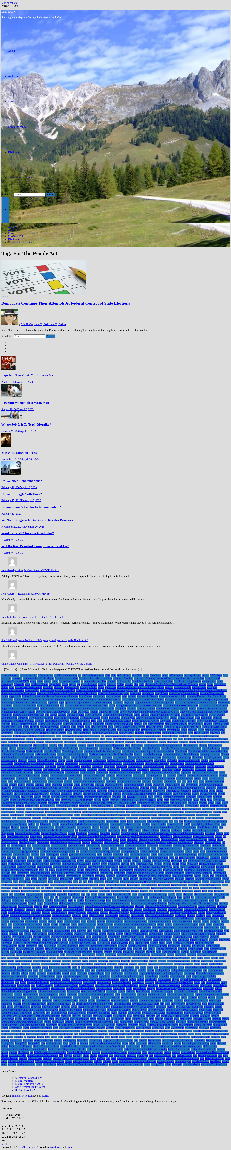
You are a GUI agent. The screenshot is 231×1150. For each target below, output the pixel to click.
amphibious (148, 693)
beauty (173, 717)
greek (202, 851)
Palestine (72, 939)
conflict (211, 766)
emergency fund (137, 809)
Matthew (139, 906)
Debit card (158, 784)
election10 (96, 805)
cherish (90, 745)
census (80, 742)
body (87, 726)
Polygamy (128, 951)
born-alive (122, 729)
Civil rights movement (89, 757)
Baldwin (89, 714)
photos (19, 948)
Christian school (92, 751)
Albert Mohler (171, 684)
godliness (178, 845)
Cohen (131, 760)
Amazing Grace (155, 687)
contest (51, 772)
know (196, 888)
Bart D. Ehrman (44, 717)
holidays (136, 860)
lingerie (172, 897)
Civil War (107, 757)
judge (53, 885)
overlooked (7, 939)
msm (83, 921)
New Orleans (144, 927)
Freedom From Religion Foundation (97, 836)
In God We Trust (153, 869)
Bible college (124, 720)
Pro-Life (125, 961)
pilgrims (93, 948)
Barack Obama (217, 714)
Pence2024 (179, 942)
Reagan (133, 970)
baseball (84, 717)
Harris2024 (204, 854)
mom (208, 915)
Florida (103, 830)
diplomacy (66, 793)
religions (178, 973)
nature (202, 924)
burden (149, 732)
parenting (158, 939)
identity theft (23, 869)
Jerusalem (6, 881)
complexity (97, 766)
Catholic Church (26, 742)
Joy (222, 881)
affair (27, 684)
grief (42, 854)
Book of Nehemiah (190, 726)
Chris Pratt (52, 748)
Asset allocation (153, 705)
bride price (32, 732)
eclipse (32, 802)
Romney (149, 982)
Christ (61, 748)
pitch (105, 948)
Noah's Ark (114, 930)
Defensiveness (57, 787)
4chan (146, 675)
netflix (21, 927)
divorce (25, 796)
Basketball (94, 717)
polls (119, 951)
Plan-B (151, 948)
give (29, 845)
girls (23, 845)
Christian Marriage (15, 751)
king (88, 888)
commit (127, 763)
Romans (126, 982)
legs (88, 894)
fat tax (123, 821)
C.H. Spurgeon (34, 736)
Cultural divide (55, 781)
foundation (93, 833)
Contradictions (87, 772)
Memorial (162, 909)
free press (24, 836)
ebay (209, 799)
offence (119, 933)
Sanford (84, 988)
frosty (189, 836)
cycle (189, 781)
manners (125, 903)
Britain (54, 732)
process (153, 961)
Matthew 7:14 (152, 906)
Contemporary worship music (17, 772)
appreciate (70, 702)
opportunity (114, 936)
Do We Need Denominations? (21, 481)
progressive (220, 961)
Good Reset (95, 848)
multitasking (130, 921)
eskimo (5, 815)
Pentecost (208, 942)
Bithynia (217, 723)
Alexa (210, 684)
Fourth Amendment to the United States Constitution (176, 833)
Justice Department (116, 885)
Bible (99, 720)
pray (113, 954)
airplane (129, 684)
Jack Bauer (53, 878)
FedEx (31, 824)
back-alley (38, 714)
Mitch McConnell (154, 915)
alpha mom (110, 687)
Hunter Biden (110, 866)
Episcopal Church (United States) (63, 812)
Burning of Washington (174, 732)
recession (41, 973)
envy (41, 812)
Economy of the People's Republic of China (112, 802)
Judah (29, 885)
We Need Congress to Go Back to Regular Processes (37, 520)
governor (70, 851)
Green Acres (213, 851)
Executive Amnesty (81, 818)
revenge (124, 979)
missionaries (111, 915)
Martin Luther (25, 906)
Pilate (85, 948)
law (128, 891)
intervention (88, 875)
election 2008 (32, 805)
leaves (4, 894)
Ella (70, 809)
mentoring (36, 912)
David (77, 784)
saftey (203, 985)
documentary (76, 796)
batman (125, 717)
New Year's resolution (181, 927)
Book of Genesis (123, 726)
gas (205, 839)
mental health (15, 912)
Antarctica (164, 696)
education (193, 802)
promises (25, 964)
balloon (98, 714)
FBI (171, 821)
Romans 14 (138, 982)
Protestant (123, 964)
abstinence (139, 678)
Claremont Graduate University (144, 757)
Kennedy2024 (206, 885)
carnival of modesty (145, 739)
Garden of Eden (169, 839)
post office (40, 954)
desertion (186, 790)
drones (105, 799)
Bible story (165, 720)
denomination (115, 790)
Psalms (204, 964)
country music (57, 775)
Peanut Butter (142, 942)
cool (138, 772)
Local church (37, 900)
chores (4, 748)
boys (177, 729)
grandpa (125, 851)
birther (191, 723)
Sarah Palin (119, 988)
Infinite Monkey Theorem (150, 872)
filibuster (210, 824)
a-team (205, 675)
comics (204, 760)
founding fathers (129, 833)
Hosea (149, 863)
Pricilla (214, 958)
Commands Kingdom (25, 763)
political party (84, 951)
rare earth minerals (63, 970)
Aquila (80, 702)
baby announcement (144, 711)
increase (5, 872)
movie (60, 921)
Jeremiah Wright (204, 878)
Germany (199, 842)
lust (217, 900)
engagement (208, 809)
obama (51, 933)
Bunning (139, 732)
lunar (205, 900)
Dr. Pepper (23, 799)
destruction (7, 793)
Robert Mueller (35, 982)
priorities (66, 961)
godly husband (191, 845)
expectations (99, 818)
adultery (211, 681)
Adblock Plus (124, 681)
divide (213, 793)
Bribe (17, 732)
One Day (56, 936)
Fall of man (20, 821)
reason (211, 970)
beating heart (162, 717)
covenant (121, 775)
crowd (197, 778)
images (80, 869)
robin (46, 982)
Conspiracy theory (171, 769)
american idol (44, 693)
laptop (44, 891)
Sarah (109, 988)
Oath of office (39, 933)
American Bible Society (88, 690)
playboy (214, 948)
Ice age (220, 866)
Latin (114, 891)
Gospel (161, 848)
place (129, 948)
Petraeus (132, 945)
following (165, 830)
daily (201, 781)
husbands (144, 866)
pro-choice (114, 961)
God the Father (138, 845)
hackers (162, 854)
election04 (72, 805)
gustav (133, 854)
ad (82, 681)
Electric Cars (8, 809)
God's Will (152, 845)
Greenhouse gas (21, 854)
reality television (193, 970)
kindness (81, 888)
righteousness (193, 979)
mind (13, 915)
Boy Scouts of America (153, 729)
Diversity (205, 793)
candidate (184, 736)
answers (132, 696)
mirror (85, 915)
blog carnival (52, 726)
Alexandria (220, 684)
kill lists (49, 888)
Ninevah (81, 930)
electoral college (218, 805)
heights (143, 857)
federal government (216, 821)
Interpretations (73, 875)
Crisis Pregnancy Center (139, 778)
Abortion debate (103, 678)
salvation (6, 988)
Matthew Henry (168, 906)
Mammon (90, 903)
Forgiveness (7, 833)
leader (178, 891)
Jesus (15, 881)
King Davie (111, 888)
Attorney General (146, 708)
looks (88, 900)
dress (57, 799)
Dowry (5, 799)
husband (133, 866)
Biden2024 (56, 723)
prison (85, 961)
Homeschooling (40, 863)
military (5, 915)
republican (104, 976)
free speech (36, 836)
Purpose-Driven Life (60, 967)
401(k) (138, 675)
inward (197, 875)
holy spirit (193, 860)
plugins (50, 951)
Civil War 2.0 (120, 757)
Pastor (222, 939)
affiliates (43, 684)
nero (15, 927)
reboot (24, 973)
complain (86, 766)
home (4, 863)
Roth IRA (187, 982)
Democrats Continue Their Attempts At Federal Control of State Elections (65, 303)
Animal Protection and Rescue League (42, 696)
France (219, 833)
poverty (70, 954)
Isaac (9, 878)
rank (35, 970)
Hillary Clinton (51, 860)
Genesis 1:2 (97, 842)
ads (199, 681)
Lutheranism (8, 903)
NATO (160, 924)
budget (87, 732)
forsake (71, 833)
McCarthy (222, 906)
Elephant (20, 809)
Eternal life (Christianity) (94, 815)
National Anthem (87, 924)
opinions (96, 936)
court (95, 775)
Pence (169, 942)
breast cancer (218, 729)
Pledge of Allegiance (34, 951)
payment (123, 942)
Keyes (15, 888)
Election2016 (148, 805)
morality (150, 918)
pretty (200, 958)
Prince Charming (42, 961)
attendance (120, 708)
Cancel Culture (170, 736)
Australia (212, 708)
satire (136, 988)
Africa (65, 684)
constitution (188, 769)
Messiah (81, 912)
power (77, 954)
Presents (61, 958)
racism (181, 967)
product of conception (178, 961)
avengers (46, 711)
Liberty (209, 894)
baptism (145, 714)
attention (131, 708)
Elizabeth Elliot (41, 809)
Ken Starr (193, 885)
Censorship (70, 742)
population (195, 951)
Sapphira (101, 988)
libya (46, 897)
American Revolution (85, 693)
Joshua (190, 881)
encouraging (174, 809)
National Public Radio (126, 924)
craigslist (171, 775)
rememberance (216, 973)
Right (183, 979)
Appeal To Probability (35, 702)
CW (184, 781)
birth (145, 723)
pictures (77, 948)
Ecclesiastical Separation (14, 802)
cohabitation (121, 760)
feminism (115, 824)
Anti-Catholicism (216, 696)
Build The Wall (100, 732)
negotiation (218, 924)
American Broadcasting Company (120, 690)
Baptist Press (188, 714)
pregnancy (180, 954)
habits (154, 854)
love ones (189, 900)
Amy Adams (161, 693)
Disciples (127, 793)
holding (118, 860)
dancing (13, 784)
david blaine (87, 784)
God (127, 845)
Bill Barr (87, 723)
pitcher (112, 948)
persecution (50, 945)
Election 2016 (47, 805)
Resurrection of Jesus (49, 979)
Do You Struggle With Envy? (21, 494)
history (80, 860)
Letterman (143, 894)
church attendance (172, 754)
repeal (59, 976)
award (74, 711)
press (193, 958)
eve (211, 815)
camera (109, 736)
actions (47, 681)
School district (9, 991)
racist (188, 967)
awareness (83, 711)
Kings (185, 888)
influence (179, 872)
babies (123, 711)
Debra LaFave (172, 784)
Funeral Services (103, 839)
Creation (181, 775)
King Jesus (157, 888)
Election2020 (162, 805)
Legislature (74, 894)
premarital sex (204, 954)
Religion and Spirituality (160, 973)
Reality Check (162, 970)
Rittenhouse (7, 982)
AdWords (19, 684)
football (187, 830)
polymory (140, 951)
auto (38, 711)
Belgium (39, 720)
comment (59, 763)
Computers (121, 766)
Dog (124, 796)
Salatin (223, 985)
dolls (150, 796)
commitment (137, 763)
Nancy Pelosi (27, 924)
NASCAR (64, 924)
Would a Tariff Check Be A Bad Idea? (27, 533)
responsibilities (208, 976)
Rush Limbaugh (44, 985)
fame (37, 821)
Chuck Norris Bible (122, 754)
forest (216, 830)
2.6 (79, 675)
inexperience (106, 872)
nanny (38, 924)
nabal (4, 924)
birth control (171, 723)
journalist (215, 881)
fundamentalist (37, 839)
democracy (199, 787)
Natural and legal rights (185, 924)
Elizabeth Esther (58, 809)
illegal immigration (66, 869)
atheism (35, 708)
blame (26, 726)
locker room (60, 900)
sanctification (73, 988)
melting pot (127, 909)
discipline (151, 793)
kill (42, 888)
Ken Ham (181, 885)
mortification (212, 918)
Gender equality (27, 842)
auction (192, 708)
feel (37, 824)
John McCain (112, 881)
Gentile (108, 842)
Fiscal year (68, 830)
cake (58, 736)
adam (87, 681)
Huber (12, 866)
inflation (169, 872)
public (212, 964)
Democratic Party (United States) (55, 790)
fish (76, 830)
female (55, 824)
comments (84, 763)
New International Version (81, 927)
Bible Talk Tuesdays (208, 720)
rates (87, 970)
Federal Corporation (195, 821)
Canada (157, 736)
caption (29, 739)
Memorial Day (175, 909)
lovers (198, 900)
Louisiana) (173, 900)
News (4, 296)
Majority (63, 903)
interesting (19, 875)
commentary (71, 763)
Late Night (104, 891)
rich (155, 979)
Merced (46, 912)
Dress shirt (79, 799)
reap (205, 970)
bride (23, 732)
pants (111, 939)
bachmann (6, 714)
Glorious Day (93, 845)
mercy (63, 912)
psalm (197, 964)
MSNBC (91, 921)
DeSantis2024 (173, 790)
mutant (205, 921)
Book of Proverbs (211, 726)
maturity (202, 906)
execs (67, 818)
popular (185, 951)
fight (193, 824)
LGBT (171, 894)
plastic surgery (195, 948)
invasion (176, 875)
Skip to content (9, 2)
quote (143, 967)
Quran (150, 967)
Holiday (127, 860)
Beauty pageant (186, 717)
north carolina (166, 930)
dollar (144, 796)
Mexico (104, 912)
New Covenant (58, 927)
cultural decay (39, 781)
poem (67, 951)
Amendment (8, 690)
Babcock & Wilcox (109, 711)
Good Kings (39, 848)
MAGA (32, 903)
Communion (25, 766)
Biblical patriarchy (21, 723)
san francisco (58, 988)
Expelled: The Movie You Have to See (27, 375)
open (88, 936)
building (113, 732)
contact (210, 769)
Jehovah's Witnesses (163, 878)
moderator (180, 915)
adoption (192, 681)
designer (203, 790)
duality (143, 799)
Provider (178, 964)
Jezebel (58, 881)
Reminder (21, 976)
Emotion (150, 809)
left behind (19, 894)
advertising (7, 684)
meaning (30, 909)
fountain (143, 833)
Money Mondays (82, 918)
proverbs (142, 964)
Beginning (206, 717)
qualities (108, 967)
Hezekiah (215, 857)
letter (134, 894)
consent (102, 769)
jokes (155, 881)
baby (130, 711)
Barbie (32, 717)
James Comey (81, 878)
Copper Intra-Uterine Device (164, 772)
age (78, 684)
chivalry (203, 745)
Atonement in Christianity (86, 708)
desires (219, 790)
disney (176, 793)
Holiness (146, 860)
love (181, 900)
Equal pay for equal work (198, 812)
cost (31, 775)
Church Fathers (190, 754)
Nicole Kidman (62, 930)
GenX (115, 842)
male (82, 903)
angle (18, 696)
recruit (73, 973)
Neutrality (31, 927)
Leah (204, 891)
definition (78, 787)
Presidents (184, 958)
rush (33, 985)
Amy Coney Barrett (179, 693)
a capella (178, 675)
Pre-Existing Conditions (137, 954)
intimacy (110, 875)
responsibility (8, 979)
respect (196, 976)
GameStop (132, 839)
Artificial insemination (24, 705)
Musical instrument (182, 921)
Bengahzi (75, 720)
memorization (191, 909)
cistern (66, 757)
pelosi (162, 942)
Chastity (53, 745)
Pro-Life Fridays (139, 961)
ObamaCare (80, 933)
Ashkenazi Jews (94, 705)
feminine (93, 824)
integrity (207, 872)
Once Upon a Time (22, 936)
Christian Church (151, 748)
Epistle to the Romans (164, 812)
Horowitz (141, 863)
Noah (105, 930)
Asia (105, 705)
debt (183, 784)
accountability (196, 678)
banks (137, 714)
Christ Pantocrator (88, 748)
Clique (61, 760)
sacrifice (143, 985)
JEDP (126, 878)
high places (7, 860)
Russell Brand (86, 985)
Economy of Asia (79, 802)
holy (185, 860)
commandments (217, 760)
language (15, 891)
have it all (22, 857)
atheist (43, 708)
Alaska (159, 684)
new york (198, 927)
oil (150, 933)
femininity (103, 824)
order (124, 936)
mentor (26, 912)
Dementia (187, 787)
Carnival (129, 739)
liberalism (188, 894)
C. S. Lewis (19, 736)
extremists (144, 818)
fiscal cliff (56, 830)
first (122, 827)
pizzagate (121, 948)
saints (216, 985)
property (35, 964)
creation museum (196, 775)
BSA (69, 732)
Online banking (76, 936)
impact (114, 869)
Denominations (131, 790)
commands (7, 763)
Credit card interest (57, 778)
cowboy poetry (154, 775)
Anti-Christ (7, 699)
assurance (25, 708)
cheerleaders (70, 745)
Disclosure (13, 152)
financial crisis (46, 827)
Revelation (113, 979)
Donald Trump (204, 796)
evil (14, 818)
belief (48, 720)
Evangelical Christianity (182, 815)
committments (192, 763)
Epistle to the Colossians (112, 812)
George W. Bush (129, 842)
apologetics (171, 699)
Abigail (50, 678)
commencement (45, 763)
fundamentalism (19, 839)
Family (44, 821)
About (11, 50)
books (19, 729)
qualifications (96, 967)
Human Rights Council (65, 866)
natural (168, 924)
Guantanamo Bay (86, 854)
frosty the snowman (203, 836)
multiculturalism (114, 921)
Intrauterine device (148, 875)
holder (109, 860)
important (139, 869)
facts (184, 818)
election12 (107, 805)
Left (11, 894)
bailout (53, 714)
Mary (45, 906)
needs (209, 924)
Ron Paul (160, 982)
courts (101, 775)
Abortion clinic (87, 678)
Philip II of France (157, 945)
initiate (188, 872)
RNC (23, 982)
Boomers (70, 729)
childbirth (177, 745)
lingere (164, 897)
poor (148, 951)
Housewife (205, 863)
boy (138, 729)
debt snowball (206, 784)
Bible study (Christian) (184, 720)
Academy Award (154, 678)
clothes (69, 760)
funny (116, 839)
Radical (205, 967)
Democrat (211, 787)
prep (3, 958)
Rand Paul (26, 970)
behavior (217, 717)
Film (217, 824)
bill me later (111, 723)
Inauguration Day (205, 869)
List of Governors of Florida (210, 897)
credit (12, 778)
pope (158, 951)
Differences (35, 793)
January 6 (94, 878)
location (49, 900)
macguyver (21, 903)
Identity (11, 869)
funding (74, 839)
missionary (124, 915)
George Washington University (176, 842)
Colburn (140, 760)
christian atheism (132, 748)
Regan (100, 973)
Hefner (135, 857)
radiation (196, 967)
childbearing (165, 745)
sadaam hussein (167, 985)
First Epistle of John (207, 827)
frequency (153, 836)
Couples (77, 775)
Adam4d (111, 681)
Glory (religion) (109, 845)
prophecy (46, 964)
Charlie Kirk (25, 745)
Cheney (82, 745)
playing (5, 951)
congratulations (9, 769)
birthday (182, 723)
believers (64, 720)
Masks (63, 906)
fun (9, 839)
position (29, 954)
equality (217, 812)
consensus (92, 769)
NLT (95, 930)
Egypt (218, 802)
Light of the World (133, 897)
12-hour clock (45, 675)
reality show (177, 970)
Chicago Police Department (109, 745)
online (64, 936)
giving (46, 845)
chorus (12, 748)
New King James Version (122, 927)
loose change (98, 900)
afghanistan (55, 684)
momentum (218, 915)
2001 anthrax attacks (93, 675)
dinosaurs (55, 793)
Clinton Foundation (47, 760)
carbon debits (92, 739)
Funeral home (86, 839)
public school (24, 967)
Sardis (129, 988)
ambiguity (212, 687)
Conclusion (171, 766)
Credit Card (22, 778)
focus (138, 830)
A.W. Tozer (216, 675)
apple (61, 702)
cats (38, 742)
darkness (39, 784)
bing (130, 723)
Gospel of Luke (173, 848)
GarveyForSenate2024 (191, 839)
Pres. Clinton (27, 958)
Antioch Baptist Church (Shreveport (85, 699)
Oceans (111, 933)
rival (17, 982)
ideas (4, 869)
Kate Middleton (149, 885)
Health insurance (79, 857)
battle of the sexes (145, 717)
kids (38, 888)
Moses (223, 918)
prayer (120, 954)
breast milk (7, 732)
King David (98, 888)
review (132, 979)
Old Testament (189, 933)
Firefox (95, 827)
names (16, 924)
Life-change (78, 897)
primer (28, 961)
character (183, 742)
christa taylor (105, 748)
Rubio (197, 982)
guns (126, 854)
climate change (9, 760)
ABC (225, 675)
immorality (104, 869)
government (32, 851)
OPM (104, 936)
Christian (118, 748)
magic (40, 903)
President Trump (140, 958)
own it (45, 939)
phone (209, 945)
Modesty (200, 915)
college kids (160, 760)
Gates (220, 839)
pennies (199, 942)
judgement (62, 885)
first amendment (133, 827)
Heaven (110, 857)
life (56, 897)
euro (127, 815)
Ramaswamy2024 (11, 970)
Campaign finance (134, 736)
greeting (35, 854)
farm (108, 821)
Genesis (86, 842)
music (168, 921)
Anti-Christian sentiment (27, 699)
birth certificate (156, 723)
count (37, 775)
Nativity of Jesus (147, 924)
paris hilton (183, 939)
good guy (27, 848)
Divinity (15, 796)
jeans (109, 878)
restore (19, 979)
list (192, 897)
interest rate (7, 875)
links (179, 897)
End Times (188, 809)
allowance (69, 687)
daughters (68, 784)
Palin (81, 939)
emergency (94, 809)
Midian (201, 912)
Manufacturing (139, 903)
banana (107, 714)
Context (59, 772)
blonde (80, 726)
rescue (181, 976)
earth (166, 799)
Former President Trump (54, 833)
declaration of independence (27, 787)
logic (70, 900)
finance (15, 827)
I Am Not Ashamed (190, 866)
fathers (150, 821)
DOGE (131, 796)
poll (115, 951)
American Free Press (215, 690)
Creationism (211, 775)
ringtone (212, 979)
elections (204, 805)
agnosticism (87, 684)
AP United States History (141, 699)
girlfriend (16, 845)
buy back (215, 732)
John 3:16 (99, 881)
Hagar (169, 854)
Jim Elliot (67, 881)
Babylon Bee (187, 711)
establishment (17, 815)
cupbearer (122, 781)
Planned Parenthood (166, 948)
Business (199, 732)
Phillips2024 (198, 945)
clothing (78, 760)
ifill (46, 869)
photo (216, 945)
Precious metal (158, 954)
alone (101, 687)
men (211, 909)
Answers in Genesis (147, 696)
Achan (15, 681)
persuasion (97, 945)
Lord (108, 900)
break (208, 729)
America (19, 690)
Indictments (23, 872)
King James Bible (140, 888)
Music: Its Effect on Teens (19, 453)
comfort (188, 760)
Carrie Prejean (164, 739)
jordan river (171, 881)
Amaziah (142, 687)
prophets (55, 964)
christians (40, 754)
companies (50, 766)
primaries (20, 961)
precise (170, 954)
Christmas (50, 754)
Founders (105, 833)
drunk (129, 799)
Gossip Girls (220, 848)
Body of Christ (99, 726)
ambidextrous (199, 687)
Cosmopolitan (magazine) (15, 775)
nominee (125, 930)
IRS (3, 878)
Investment (187, 875)
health (53, 857)
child (127, 745)
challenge (141, 742)
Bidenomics (69, 723)
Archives (13, 76)
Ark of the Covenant (206, 702)
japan (103, 878)
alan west (150, 684)
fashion (115, 821)
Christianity (181, 751)
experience (112, 818)
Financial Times (63, 827)
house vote (192, 863)
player (222, 948)
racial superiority (168, 967)
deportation (146, 790)
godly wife (205, 845)
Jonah (161, 881)
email (76, 809)
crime (99, 778)
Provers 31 (167, 964)
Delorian (177, 787)
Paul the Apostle (83, 942)
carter (180, 739)
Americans (135, 693)
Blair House (15, 726)
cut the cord (170, 781)
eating (203, 799)
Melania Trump (112, 909)
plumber (58, 951)
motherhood (31, 921)
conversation (116, 772)
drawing (49, 799)
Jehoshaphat (145, 878)
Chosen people (25, 748)
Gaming (143, 839)
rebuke (32, 973)
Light (120, 897)
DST (136, 799)
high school (20, 860)
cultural (27, 781)
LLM (15, 900)
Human (32, 866)
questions (129, 967)
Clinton (32, 760)
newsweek (7, 930)
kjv (190, 888)
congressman (35, 769)
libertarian (199, 894)
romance (106, 982)
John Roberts (127, 881)
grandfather (114, 851)
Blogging (65, 726)
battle (132, 717)
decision (218, 784)
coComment (99, 760)
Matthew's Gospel (187, 906)
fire (74, 827)
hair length (184, 854)
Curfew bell (134, 781)
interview (100, 875)
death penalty (137, 784)
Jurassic (89, 885)
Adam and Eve (98, 681)
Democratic (30, 790)
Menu (5, 209)
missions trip (137, 915)
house (183, 863)
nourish (208, 930)
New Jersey (102, 927)
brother (62, 732)
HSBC (5, 866)
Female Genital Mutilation (74, 824)
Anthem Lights (178, 696)
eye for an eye (158, 818)
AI (95, 684)
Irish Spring (221, 875)
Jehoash (134, 878)
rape (41, 970)
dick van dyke (21, 793)
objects (102, 933)
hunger (99, 866)
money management (61, 918)
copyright (186, 772)
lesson (109, 894)
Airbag (120, 684)
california (67, 736)
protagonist (100, 964)
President (83, 958)
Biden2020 (44, 723)
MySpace (215, 921)
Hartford (215, 854)
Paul (71, 942)
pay (94, 942)
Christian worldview (163, 751)
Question (118, 967)
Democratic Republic (84, 790)
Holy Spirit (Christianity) (212, 860)
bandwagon (117, 714)
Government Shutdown (52, 851)
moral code (139, 918)
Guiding (107, 854)
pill (100, 948)
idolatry (34, 869)
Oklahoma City (172, 933)
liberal (179, 894)
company (62, 766)
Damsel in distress (214, 781)
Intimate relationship (126, 875)
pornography (8, 954)
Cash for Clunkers (200, 739)
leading (197, 891)
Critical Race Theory (164, 778)
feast (181, 821)
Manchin (116, 903)
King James (124, 888)
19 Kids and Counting (65, 675)
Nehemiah (6, 927)
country (45, 775)
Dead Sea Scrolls (114, 784)
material (121, 906)
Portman (20, 954)
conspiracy (155, 769)
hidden (224, 857)
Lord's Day (151, 900)
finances (24, 827)
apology (181, 699)
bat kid (104, 717)
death (127, 784)
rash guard (78, 970)
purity (45, 967)
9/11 (171, 675)
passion (204, 939)
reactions (110, 970)
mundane (142, 921)
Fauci (165, 821)
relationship (117, 973)
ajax (136, 684)
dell (170, 787)
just (96, 885)
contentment (40, 772)
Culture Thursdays (83, 781)
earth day (175, 799)
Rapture (48, 970)
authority (222, 708)
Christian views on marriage (137, 751)
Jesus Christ (25, 881)
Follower (154, 830)
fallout (30, 821)
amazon (169, 687)
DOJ (138, 796)
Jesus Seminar (39, 881)
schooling (22, 991)
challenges (152, 742)
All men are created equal (28, 687)
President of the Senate (119, 958)
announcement (113, 696)
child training (151, 745)
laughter (121, 891)
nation (74, 924)
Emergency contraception (114, 809)
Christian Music (34, 751)
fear (176, 821)
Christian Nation (52, 751)
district (195, 793)
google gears (143, 848)
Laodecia (35, 891)
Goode (105, 848)
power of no (88, 954)
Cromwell (181, 778)
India (13, 872)
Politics (108, 951)
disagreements (104, 793)
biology (138, 723)
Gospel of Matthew (193, 848)
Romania (117, 982)
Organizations (152, 936)
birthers (199, 723)
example (36, 818)
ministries (57, 915)
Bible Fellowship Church (145, 720)
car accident (68, 739)
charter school (40, 745)
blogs (73, 726)
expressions (132, 818)
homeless (13, 863)
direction (77, 793)
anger (12, 696)
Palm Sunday (91, 939)
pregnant (191, 954)
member (138, 909)
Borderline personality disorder (99, 729)
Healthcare (94, 857)
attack (103, 708)
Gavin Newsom (9, 842)
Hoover (125, 863)
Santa (92, 988)
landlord (5, 891)
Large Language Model (75, 891)
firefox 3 (104, 827)
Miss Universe (96, 915)
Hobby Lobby (98, 860)
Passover (213, 939)
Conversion (129, 772)
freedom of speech (127, 836)
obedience (92, 933)
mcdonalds (7, 909)
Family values (85, 821)
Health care (63, 857)
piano (48, 948)
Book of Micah (172, 726)
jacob (63, 878)
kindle (72, 888)
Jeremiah (189, 878)
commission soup (112, 763)
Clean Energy (184, 757)
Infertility (131, 872)
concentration (135, 766)
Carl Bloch (119, 739)
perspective (85, 945)
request (174, 976)
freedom (47, 836)
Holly (155, 860)
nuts (21, 933)
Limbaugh (154, 897)
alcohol (202, 684)
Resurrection (31, 979)
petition (113, 945)
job (80, 881)
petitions (122, 945)
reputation (164, 976)
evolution (22, 818)
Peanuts (154, 942)
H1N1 (146, 854)
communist (38, 766)
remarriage (189, 973)
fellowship (45, 824)
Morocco (189, 918)
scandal (198, 988)
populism (207, 951)
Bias (93, 720)
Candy (193, 736)
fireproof (114, 827)
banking (128, 714)
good (4, 848)
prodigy (162, 961)
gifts (3, 845)
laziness (144, 891)
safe (178, 985)
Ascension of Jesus (75, 705)
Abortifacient (62, 678)
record (65, 973)
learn (210, 891)
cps (164, 775)
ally (77, 687)
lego (83, 894)
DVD (160, 799)
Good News (53, 848)
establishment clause (35, 815)
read (117, 970)
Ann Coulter (85, 696)
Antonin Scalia (113, 699)
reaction (100, 970)
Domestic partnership (174, 796)
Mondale (37, 918)
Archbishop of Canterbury (98, 702)
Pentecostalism (9, 945)
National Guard (105, 924)
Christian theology (111, 751)
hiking (30, 860)
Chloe (211, 745)
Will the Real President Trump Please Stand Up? (35, 546)
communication (9, 766)
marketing (212, 903)
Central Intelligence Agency (99, 742)
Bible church (110, 720)
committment (177, 763)
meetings (98, 909)
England (10, 812)
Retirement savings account (85, 979)
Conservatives (128, 769)
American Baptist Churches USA (57, 690)
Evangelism (202, 815)
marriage (223, 903)
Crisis (106, 778)
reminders (33, 976)
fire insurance (84, 827)
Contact (12, 101)
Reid (107, 973)
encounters (162, 809)
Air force (111, 684)
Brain (184, 729)
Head (30, 857)
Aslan (112, 705)
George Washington (149, 842)
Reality (150, 970)
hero (192, 857)
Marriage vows (9, 906)
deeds (45, 787)
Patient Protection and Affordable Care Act (45, 942)
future (123, 839)
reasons (219, 970)
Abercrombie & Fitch (34, 678)
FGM (180, 824)
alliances (58, 687)
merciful (55, 912)
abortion (73, 678)
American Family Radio (191, 690)
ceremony (130, 742)
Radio (213, 967)
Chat (60, 745)
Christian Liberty (211, 748)
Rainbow (222, 967)
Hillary (38, 860)
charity (192, 742)
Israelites (42, 878)
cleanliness (197, 757)
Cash (187, 739)
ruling (224, 982)
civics (74, 757)
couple (69, 775)
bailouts (62, 714)
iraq (212, 875)
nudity (4, 933)
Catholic (12, 742)
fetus (169, 824)
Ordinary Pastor (135, 936)
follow (145, 830)
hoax (87, 860)
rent (41, 976)
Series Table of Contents (21, 177)
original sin (166, 936)
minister (46, 915)
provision (188, 964)
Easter (196, 799)
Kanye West (133, 885)
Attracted (161, 708)
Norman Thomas (149, 930)
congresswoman (51, 769)
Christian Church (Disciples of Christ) (181, 748)
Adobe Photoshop (163, 681)
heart (103, 857)
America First (32, 690)
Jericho (217, 878)
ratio (93, 970)
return (103, 979)
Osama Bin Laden (182, 936)
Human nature (44, 866)
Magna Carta (51, 903)
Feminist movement (130, 824)
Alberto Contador (188, 684)
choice (218, 745)
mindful (20, 915)
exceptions (58, 818)
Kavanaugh (164, 885)
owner (52, 939)
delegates (134, 787)
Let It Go (126, 894)
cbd (42, 742)
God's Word (165, 845)
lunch (211, 900)
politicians (98, 951)
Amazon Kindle (182, 687)
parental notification (141, 939)
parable (119, 939)
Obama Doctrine (64, 933)
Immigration (91, 869)
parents (167, 939)
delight (153, 787)
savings (151, 988)
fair (193, 818)
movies (68, 921)
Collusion (172, 760)
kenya (217, 885)
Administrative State (142, 681)
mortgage (200, 918)
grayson (134, 851)
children (187, 745)
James (69, 878)
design (195, 790)
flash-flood (85, 830)
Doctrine (64, 796)
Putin (74, 967)
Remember (202, 973)
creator (5, 778)
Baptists (199, 714)
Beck (197, 717)
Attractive (182, 708)
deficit (68, 787)
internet (61, 875)
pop (153, 951)
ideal (226, 866)
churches (51, 757)
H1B (140, 854)
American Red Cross (62, 693)
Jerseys (225, 878)
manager (106, 903)
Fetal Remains (158, 824)
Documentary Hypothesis (97, 796)
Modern (191, 915)
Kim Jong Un (61, 888)
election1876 (133, 805)
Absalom (128, 678)
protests (133, 964)
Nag (10, 924)
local (27, 900)
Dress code (67, 799)
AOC (125, 699)
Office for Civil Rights (136, 933)
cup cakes (111, 781)
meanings (41, 909)
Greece (188, 851)
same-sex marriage (40, 988)
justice (102, 885)
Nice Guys (47, 930)
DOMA (158, 796)
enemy (197, 809)
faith (207, 818)
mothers (43, 921)
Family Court (56, 821)
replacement (81, 976)
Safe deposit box (190, 985)
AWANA (65, 711)
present (52, 958)
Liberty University (33, 897)
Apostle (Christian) (196, 699)
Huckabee (22, 866)
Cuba (10, 781)
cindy (59, 757)
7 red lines (155, 675)
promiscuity (14, 964)
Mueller (101, 921)
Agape (72, 684)
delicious (144, 787)
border (78, 729)
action (40, 681)
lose (160, 900)
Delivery (162, 787)
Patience (17, 942)
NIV (89, 930)
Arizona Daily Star (185, 702)
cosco (222, 772)
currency (146, 781)
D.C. (195, 781)
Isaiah (15, 878)
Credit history (75, 778)
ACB (167, 678)
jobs (85, 881)
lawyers (135, 891)
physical (39, 948)
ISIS (21, 878)
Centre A (119, 742)
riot (219, 979)
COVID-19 (139, 775)
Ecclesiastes (219, 799)
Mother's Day (17, 921)
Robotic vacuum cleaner (63, 982)
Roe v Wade (89, 982)
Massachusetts (109, 906)
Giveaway (37, 845)
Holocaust (176, 860)
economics (53, 802)
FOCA (131, 830)
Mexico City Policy (119, 912)
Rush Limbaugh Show (66, 985)
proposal (65, 964)
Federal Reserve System (14, 824)
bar (206, 714)
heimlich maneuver (158, 857)
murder (152, 921)
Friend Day (166, 836)
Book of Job (138, 726)
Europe (135, 815)
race (156, 967)
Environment (32, 812)
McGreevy (19, 909)
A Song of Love (192, 675)
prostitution (87, 964)
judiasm (80, 885)
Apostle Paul (16, 702)
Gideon (217, 842)
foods (179, 830)
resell (188, 976)
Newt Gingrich (21, 930)
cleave (218, 757)
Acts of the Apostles (69, 681)
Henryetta (184, 857)
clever (226, 757)
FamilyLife (99, 821)
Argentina (118, 702)
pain (59, 939)
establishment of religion (60, 815)
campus (148, 736)
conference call (186, 766)
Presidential (172, 958)
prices (207, 958)
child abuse (137, 745)
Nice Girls (35, 930)
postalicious (52, 954)
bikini (79, 723)
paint (64, 939)
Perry (40, 945)
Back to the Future (23, 714)
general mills (74, 842)
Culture (68, 781)
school (218, 988)
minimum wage (33, 915)
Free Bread (13, 836)
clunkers (87, 760)
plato (206, 948)
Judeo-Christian (40, 885)
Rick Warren (164, 979)
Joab (75, 881)
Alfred (4, 687)
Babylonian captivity (205, 711)
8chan (165, 675)
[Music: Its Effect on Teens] (6, 446)
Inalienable (190, 869)
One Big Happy (41, 936)
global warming (76, 845)
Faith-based (216, 818)
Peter (106, 945)
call (102, 736)
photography (8, 948)
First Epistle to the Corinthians (34, 830)
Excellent (47, 818)
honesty (96, 863)
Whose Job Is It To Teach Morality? (26, 424)
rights (204, 979)
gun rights (118, 854)
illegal (52, 869)
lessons (117, 894)
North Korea (196, 930)
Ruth (126, 985)
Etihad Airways (116, 815)
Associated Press (189, 705)
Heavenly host (123, 857)
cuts (179, 781)
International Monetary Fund (41, 875)
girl (8, 845)
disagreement (90, 793)
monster (107, 918)
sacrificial (153, 985)
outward (214, 936)
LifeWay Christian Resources (100, 897)
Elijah (29, 809)
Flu (118, 830)
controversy (102, 772)
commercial (96, 763)
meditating (78, 909)
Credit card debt (37, 778)
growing (64, 854)
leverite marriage (158, 894)
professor (195, 961)
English (20, 812)
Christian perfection (72, 751)
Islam (27, 878)
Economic (41, 802)
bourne (132, 729)
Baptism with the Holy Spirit (165, 714)
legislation (62, 894)
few (174, 824)
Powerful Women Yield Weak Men (25, 403)
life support (65, 897)
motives (52, 921)
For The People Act (202, 830)
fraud (226, 833)
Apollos (159, 699)
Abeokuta (17, 678)
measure (50, 909)
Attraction (171, 708)
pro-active (103, 961)
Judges (72, 885)
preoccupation (219, 954)
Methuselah (93, 912)
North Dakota (181, 930)
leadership (187, 891)
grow (56, 854)
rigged (175, 979)
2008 (113, 675)
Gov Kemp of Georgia (13, 851)
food (173, 830)
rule (203, 982)
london (80, 900)
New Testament (160, 927)
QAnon (85, 967)
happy (193, 854)
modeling (169, 915)
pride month (7, 961)
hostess (175, 863)
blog (42, 726)
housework (217, 863)
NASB (54, 924)
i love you (206, 866)
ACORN (24, 681)
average (55, 711)
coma (181, 760)
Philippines (174, 945)
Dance (4, 784)
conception (149, 766)
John (90, 881)
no (99, 930)
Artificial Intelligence (48, 705)
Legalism (38, 894)
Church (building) (152, 754)
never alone (43, 927)
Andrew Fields (208, 693)
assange (120, 705)
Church (138, 754)
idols (41, 869)
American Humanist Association (18, 693)
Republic (93, 976)
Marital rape (174, 903)
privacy (93, 961)
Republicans (151, 976)
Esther (77, 815)
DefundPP (117, 787)
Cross (190, 778)
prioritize (76, 961)
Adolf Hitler (180, 681)
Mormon (160, 918)
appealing (53, 702)
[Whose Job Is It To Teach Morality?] (11, 418)
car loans (79, 739)
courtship (110, 775)
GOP (153, 848)
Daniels (30, 784)
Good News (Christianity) (74, 848)
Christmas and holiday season (72, 754)
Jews (50, 881)
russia (98, 985)
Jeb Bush (117, 878)
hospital (158, 863)
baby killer (161, 711)
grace (83, 851)
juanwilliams (18, 885)
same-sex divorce (20, 988)
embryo (83, 809)
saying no (188, 988)
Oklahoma (157, 933)
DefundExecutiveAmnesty (97, 787)
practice (100, 954)
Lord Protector (120, 900)
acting (33, 681)
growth (73, 854)
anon (124, 696)
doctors (55, 796)
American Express (168, 690)
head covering (41, 857)
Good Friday (14, 848)
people (21, 945)
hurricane (124, 866)
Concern (159, 766)
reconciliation (54, 973)
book (110, 726)
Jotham (205, 881)
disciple (117, 793)
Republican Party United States (127, 976)
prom (4, 964)
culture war (99, 781)
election (20, 805)
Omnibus (6, 936)
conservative (113, 769)
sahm (209, 985)
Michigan (153, 912)
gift (223, 842)
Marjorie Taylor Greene (194, 903)
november (217, 930)
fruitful (218, 836)
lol (75, 900)
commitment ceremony (157, 763)
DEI (126, 787)
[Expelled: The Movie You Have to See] (8, 369)
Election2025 (192, 805)
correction (212, 772)
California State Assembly (86, 736)
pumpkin (36, 967)
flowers (112, 830)
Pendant (189, 942)
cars (175, 739)
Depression (159, 790)
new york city (211, 927)
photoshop (28, 948)
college (149, 760)
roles (99, 982)
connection (80, 769)
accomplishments (179, 678)
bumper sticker (126, 732)
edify (184, 802)
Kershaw (6, 888)
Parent (126, 939)
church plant (39, 757)
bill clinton (98, 723)
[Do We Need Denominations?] (11, 474)
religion (143, 973)
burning (157, 732)
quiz (137, 967)
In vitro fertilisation (173, 869)
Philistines (186, 945)
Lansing (25, 891)
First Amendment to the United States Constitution (169, 827)
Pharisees (142, 945)
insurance (197, 872)
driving (97, 799)
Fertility (146, 824)
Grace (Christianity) (97, 851)
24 (133, 675)
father (130, 821)
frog (183, 836)
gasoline (212, 839)
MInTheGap (8, 11)
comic (196, 760)
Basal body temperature (66, 717)
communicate (207, 763)
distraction (185, 793)
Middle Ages (177, 912)
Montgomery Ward (122, 918)
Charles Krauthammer (209, 742)
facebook (177, 818)
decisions (6, 787)
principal (56, 961)
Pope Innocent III (171, 951)
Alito (11, 687)
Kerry (225, 885)
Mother (5, 921)
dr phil (13, 799)
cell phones (51, 742)
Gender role (43, 842)
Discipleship (139, 793)
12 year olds (30, 675)
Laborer (216, 888)
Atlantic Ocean (63, 708)
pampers (103, 939)
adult (204, 681)
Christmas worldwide (100, 754)
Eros (224, 812)
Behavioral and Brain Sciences (17, 720)
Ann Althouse (70, 696)
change (162, 742)
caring (109, 739)
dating (48, 784)
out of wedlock (201, 936)
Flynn (124, 830)
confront (219, 766)
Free (3, 836)
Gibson (209, 842)
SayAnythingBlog (173, 988)
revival (140, 979)
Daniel (21, 784)
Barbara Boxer (9, 717)
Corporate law (199, 772)
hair (176, 854)
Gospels (208, 848)
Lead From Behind (164, 891)
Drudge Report (118, 799)
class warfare (169, 757)
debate (148, 784)
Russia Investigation (112, 985)
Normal (135, 930)
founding (115, 833)
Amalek (132, 687)
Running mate (8, 985)
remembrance (8, 976)
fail (189, 818)
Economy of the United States (153, 802)
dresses (89, 799)
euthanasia (163, 815)
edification (175, 802)
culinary (18, 781)
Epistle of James (90, 812)
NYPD (27, 933)
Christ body (71, 748)
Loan (21, 900)
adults (220, 681)
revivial (149, 979)
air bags (102, 684)
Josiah (197, 881)
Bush (190, 732)
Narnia (46, 924)
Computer (109, 766)
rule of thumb (213, 982)
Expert (121, 818)
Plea (12, 951)
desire (212, 790)
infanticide (119, 872)
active (55, 681)
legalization (50, 894)
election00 (61, 805)
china (195, 745)
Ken (173, 885)
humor (91, 866)
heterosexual (202, 857)
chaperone (172, 742)
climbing (22, 760)
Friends (177, 836)
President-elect (158, 958)
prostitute (76, 964)
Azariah (94, 711)
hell (176, 857)
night (73, 930)
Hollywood (164, 860)
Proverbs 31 (154, 964)
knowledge (206, 888)
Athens (51, 708)
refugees (92, 973)
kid (20, 888)
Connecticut (67, 769)
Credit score (89, 778)
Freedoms (142, 836)
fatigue (158, 821)
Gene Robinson (58, 842)
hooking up (114, 863)
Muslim (197, 921)
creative (223, 775)
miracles (76, 915)
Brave (201, 729)
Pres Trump (13, 958)
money (46, 918)
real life (142, 970)
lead (151, 891)
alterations (122, 687)
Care (102, 739)
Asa (62, 705)
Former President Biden (27, 833)
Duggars (151, 799)
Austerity (202, 708)
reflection (82, 973)
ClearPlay (209, 757)
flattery (95, 830)
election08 (84, 805)
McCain (211, 906)
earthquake (186, 799)
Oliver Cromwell (206, 933)
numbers (13, 933)
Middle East (190, 912)
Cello (60, 742)
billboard (123, 723)
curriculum (157, 781)
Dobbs (37, 796)
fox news (210, 833)
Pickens (68, 948)
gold (214, 845)
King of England (172, 888)
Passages (195, 939)
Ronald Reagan (173, 982)
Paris (174, 939)
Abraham (118, 678)
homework (55, 863)
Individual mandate (40, 872)
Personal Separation (67, 945)
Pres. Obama (41, 958)
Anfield (220, 693)
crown (205, 778)
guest (99, 854)
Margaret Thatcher (157, 903)
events (216, 815)
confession (200, 766)
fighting (200, 824)
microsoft (164, 912)
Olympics (221, 933)
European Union (148, 815)
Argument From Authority (149, 702)
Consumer (200, 769)
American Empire (148, 690)
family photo (70, 821)
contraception (72, 772)
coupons (87, 775)
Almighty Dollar (88, 687)
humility (82, 866)
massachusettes (93, 906)
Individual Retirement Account (67, 872)
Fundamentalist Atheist (57, 839)
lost (165, 900)
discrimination (164, 793)
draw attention (37, 799)
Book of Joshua (154, 726)
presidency (72, 958)
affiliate (35, 684)
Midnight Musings (216, 912)
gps (77, 851)
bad (47, 714)
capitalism (19, 739)
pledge (18, 951)
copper (145, 772)
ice (213, 866)
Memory (203, 909)
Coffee (110, 760)
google (113, 848)
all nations (48, 687)
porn (214, 951)
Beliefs (55, 720)
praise (108, 954)
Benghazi (85, 720)
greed (196, 851)
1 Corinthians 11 (10, 675)
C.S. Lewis (49, 736)
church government (210, 754)
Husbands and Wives (160, 866)
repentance (69, 976)
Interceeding (219, 872)
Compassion (73, 766)
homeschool (24, 863)
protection (112, 964)
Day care (99, 784)
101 (22, 675)
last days (93, 891)
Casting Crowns (219, 739)
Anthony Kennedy (197, 696)
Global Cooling (59, 845)
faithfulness (7, 821)
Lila (146, 897)
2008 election (124, 675)
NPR (226, 930)
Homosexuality (83, 863)
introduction (164, 875)
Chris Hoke (39, 748)
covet (129, 775)
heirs (171, 857)
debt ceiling (192, 784)
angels (4, 696)
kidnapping (29, 888)
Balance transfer (75, 714)
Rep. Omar (49, 976)
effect (211, 802)
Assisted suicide (171, 705)
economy (65, 802)
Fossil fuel (81, 833)
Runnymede (23, 985)
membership (149, 909)
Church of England (21, 757)
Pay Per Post (103, 942)
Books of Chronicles (34, 729)
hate (9, 857)
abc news (6, 678)
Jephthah (179, 878)
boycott (171, 729)
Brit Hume (44, 732)
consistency (143, 769)
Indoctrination (91, 872)
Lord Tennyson (136, 900)
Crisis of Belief (118, 778)
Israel (34, 878)
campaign (118, 736)
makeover (73, 903)
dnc (31, 796)
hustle (176, 866)
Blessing (34, 726)
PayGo (115, 942)
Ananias (194, 693)
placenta (137, 948)
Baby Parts (173, 711)
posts (62, 954)
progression (207, 961)
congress (23, 769)
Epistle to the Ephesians (139, 812)
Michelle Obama (139, 912)
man (98, 903)
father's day (140, 821)
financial (33, 827)
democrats (102, 790)
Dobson (46, 796)
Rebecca (5, 973)
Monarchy (26, 918)
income (220, 869)
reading (125, 970)
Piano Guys (57, 948)
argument (129, 702)
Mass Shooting (76, 906)
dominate (191, 796)
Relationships (131, 973)
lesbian (101, 894)
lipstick (186, 897)
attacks (110, 708)
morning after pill (174, 918)
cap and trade (204, 736)
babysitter (222, 711)
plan (145, 948)
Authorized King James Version (18, 711)
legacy (29, 894)
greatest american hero (172, 851)
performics (31, 945)
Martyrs (38, 906)
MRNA (76, 921)
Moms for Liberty (10, 918)
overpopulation (22, 939)
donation (217, 796)
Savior (159, 988)
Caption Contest (42, 739)
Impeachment (126, 869)
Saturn (142, 988)
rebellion (15, 973)
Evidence (6, 818)
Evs (29, 818)
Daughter (57, 784)
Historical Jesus (67, 860)
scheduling (208, 988)
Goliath (221, 845)
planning (182, 948)
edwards (203, 802)
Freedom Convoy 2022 (64, 836)
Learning (219, 891)
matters (130, 906)
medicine (68, 909)
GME (121, 845)
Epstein (180, 812)
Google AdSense (127, 848)
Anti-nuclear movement (53, 699)
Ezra (168, 818)
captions (56, 739)
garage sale (154, 839)
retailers (66, 979)
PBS (131, 942)
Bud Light (78, 732)
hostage (167, 863)
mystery (225, 921)
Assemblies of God (134, 705)
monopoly (97, 918)
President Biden (97, 958)
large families (55, 891)
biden (34, 723)
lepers (94, 894)
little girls (6, 900)
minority (66, 915)
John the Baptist (143, 881)
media (59, 909)
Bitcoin (208, 723)
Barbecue (23, 717)
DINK (45, 793)
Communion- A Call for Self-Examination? (31, 507)
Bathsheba (114, 717)
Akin (141, 684)
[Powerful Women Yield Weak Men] (11, 396)
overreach (36, 939)
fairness (200, 818)
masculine (54, 906)
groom (49, 854)
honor (104, 863)
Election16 (119, 805)
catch (4, 742)
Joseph (182, 881)
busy (206, 732)
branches (192, 729)
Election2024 (177, 805)
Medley (89, 909)
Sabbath (133, 985)
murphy (160, 921)
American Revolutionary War (113, 693)
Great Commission (149, 851)
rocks (79, 982)
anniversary (99, 696)
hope (132, 863)
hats (14, 857)
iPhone (205, 875)
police (73, 951)
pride (221, 958)
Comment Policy (17, 126)
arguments (168, 702)
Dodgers (116, 796)
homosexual (68, 863)
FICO (187, 824)
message (72, 912)
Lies (52, 897)
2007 (107, 675)
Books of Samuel (55, 729)
